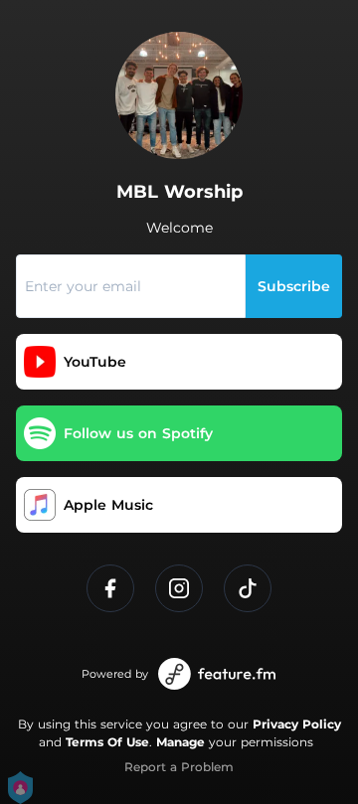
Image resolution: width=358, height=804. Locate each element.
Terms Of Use (107, 741)
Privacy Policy (297, 724)
